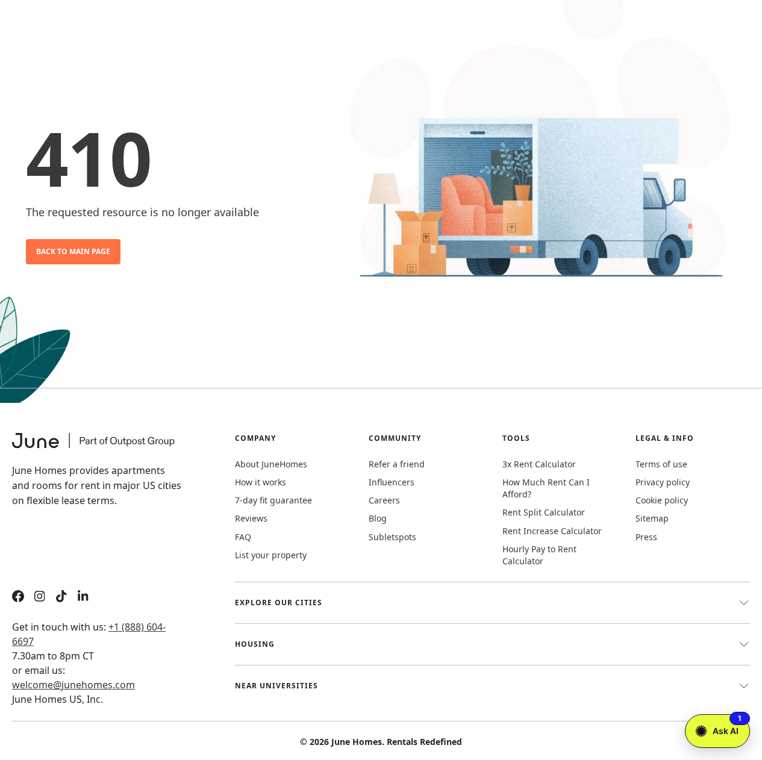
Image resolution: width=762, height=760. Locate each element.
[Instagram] (40, 597)
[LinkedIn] (83, 597)
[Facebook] (18, 597)
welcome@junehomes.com (73, 684)
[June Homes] (99, 448)
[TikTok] (61, 597)
